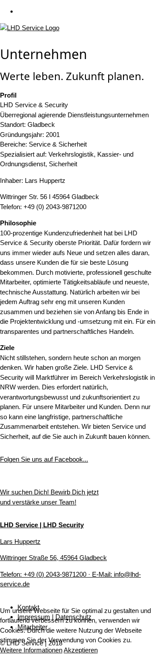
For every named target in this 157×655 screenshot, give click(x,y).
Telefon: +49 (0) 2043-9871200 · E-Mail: (57, 574)
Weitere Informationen (31, 650)
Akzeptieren (81, 650)
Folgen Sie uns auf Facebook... (44, 459)
